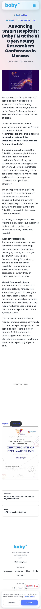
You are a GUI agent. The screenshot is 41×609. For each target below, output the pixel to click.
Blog (28, 571)
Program (5, 424)
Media (35, 571)
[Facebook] (14, 588)
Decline (11, 602)
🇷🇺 (37, 586)
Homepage (7, 571)
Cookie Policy (29, 597)
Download (16, 424)
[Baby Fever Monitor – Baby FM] (12, 5)
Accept (29, 602)
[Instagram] (26, 588)
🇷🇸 (30, 586)
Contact (20, 575)
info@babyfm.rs (20, 562)
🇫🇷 (33, 586)
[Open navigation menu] (34, 5)
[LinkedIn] (20, 588)
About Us (19, 571)
